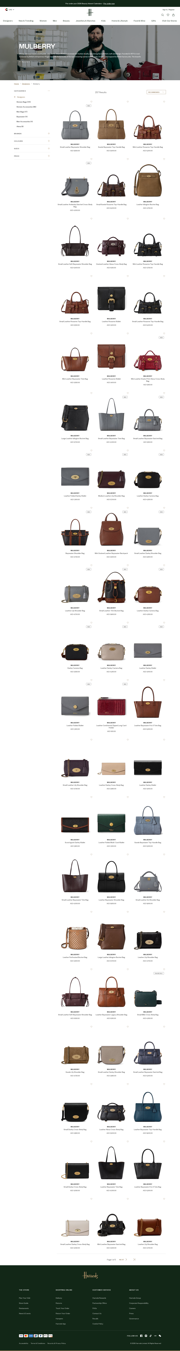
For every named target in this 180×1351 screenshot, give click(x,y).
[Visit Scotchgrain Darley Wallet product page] (75, 797)
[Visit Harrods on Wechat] (160, 1336)
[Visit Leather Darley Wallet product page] (148, 622)
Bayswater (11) (22, 116)
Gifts (153, 20)
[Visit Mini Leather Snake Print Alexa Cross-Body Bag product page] (148, 333)
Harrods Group (135, 1298)
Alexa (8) (20, 126)
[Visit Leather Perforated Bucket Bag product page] (75, 912)
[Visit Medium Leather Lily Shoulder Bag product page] (111, 450)
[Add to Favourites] (91, 101)
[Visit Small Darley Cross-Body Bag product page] (75, 1084)
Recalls (95, 1318)
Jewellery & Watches (85, 20)
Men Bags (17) (22, 111)
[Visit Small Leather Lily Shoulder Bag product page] (75, 739)
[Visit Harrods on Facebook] (141, 1336)
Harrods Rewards (99, 1298)
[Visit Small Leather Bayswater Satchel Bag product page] (148, 393)
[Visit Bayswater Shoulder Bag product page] (75, 508)
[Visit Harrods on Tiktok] (151, 1336)
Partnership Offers (99, 1303)
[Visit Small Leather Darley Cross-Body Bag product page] (75, 1199)
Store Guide (23, 1303)
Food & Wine (139, 20)
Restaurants (24, 1308)
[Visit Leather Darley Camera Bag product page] (148, 450)
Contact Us (96, 1313)
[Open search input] (162, 15)
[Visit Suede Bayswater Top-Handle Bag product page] (111, 101)
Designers (8, 20)
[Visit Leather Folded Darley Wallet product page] (75, 450)
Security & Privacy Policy (57, 1343)
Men (55, 20)
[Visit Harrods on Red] (155, 1336)
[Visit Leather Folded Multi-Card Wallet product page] (111, 797)
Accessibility (23, 1343)
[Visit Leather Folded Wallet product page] (75, 680)
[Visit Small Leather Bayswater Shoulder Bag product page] (75, 101)
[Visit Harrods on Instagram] (146, 1336)
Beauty (66, 20)
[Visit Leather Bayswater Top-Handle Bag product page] (148, 1084)
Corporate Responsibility (138, 1303)
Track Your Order (62, 1308)
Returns (59, 1303)
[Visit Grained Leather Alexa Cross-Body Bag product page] (111, 218)
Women (43, 20)
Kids (103, 20)
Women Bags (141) (24, 101)
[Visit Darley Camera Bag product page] (75, 622)
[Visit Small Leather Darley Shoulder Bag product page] (148, 508)
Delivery (59, 1298)
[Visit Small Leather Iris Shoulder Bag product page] (148, 854)
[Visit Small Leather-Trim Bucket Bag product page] (111, 565)
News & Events (25, 1313)
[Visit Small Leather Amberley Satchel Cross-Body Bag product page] (75, 159)
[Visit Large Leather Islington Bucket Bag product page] (75, 393)
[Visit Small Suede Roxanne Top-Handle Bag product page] (111, 159)
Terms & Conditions (38, 1343)
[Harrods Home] (90, 12)
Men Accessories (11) (25, 121)
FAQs (94, 1308)
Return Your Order (63, 1313)
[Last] (134, 1259)
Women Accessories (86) (26, 106)
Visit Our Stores (169, 20)
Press (131, 1313)
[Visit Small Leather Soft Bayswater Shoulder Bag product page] (75, 218)
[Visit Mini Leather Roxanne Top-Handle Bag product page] (148, 101)
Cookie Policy (97, 1323)
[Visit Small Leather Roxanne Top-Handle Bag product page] (75, 276)
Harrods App (61, 1323)
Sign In (165, 9)
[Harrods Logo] (90, 1275)
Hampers (59, 1318)
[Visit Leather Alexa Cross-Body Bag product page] (111, 1084)
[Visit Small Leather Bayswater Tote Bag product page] (111, 393)
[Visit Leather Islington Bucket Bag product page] (148, 159)
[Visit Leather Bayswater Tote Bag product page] (111, 1141)
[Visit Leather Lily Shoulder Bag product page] (75, 565)
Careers (132, 1308)
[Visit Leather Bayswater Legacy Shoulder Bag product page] (111, 969)
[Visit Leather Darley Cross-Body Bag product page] (111, 739)
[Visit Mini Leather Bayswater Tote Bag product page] (75, 333)
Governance (134, 1318)
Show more (26, 61)
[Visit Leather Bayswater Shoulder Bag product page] (111, 854)
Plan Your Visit (24, 1298)
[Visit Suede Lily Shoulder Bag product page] (75, 1026)
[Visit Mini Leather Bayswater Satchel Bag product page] (111, 1199)
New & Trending (26, 20)
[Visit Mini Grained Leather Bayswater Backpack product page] (111, 508)
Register (172, 9)
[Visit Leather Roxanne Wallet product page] (111, 276)
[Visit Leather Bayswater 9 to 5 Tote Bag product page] (148, 680)
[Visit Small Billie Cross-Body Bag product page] (148, 969)
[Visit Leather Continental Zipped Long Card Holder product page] (111, 680)
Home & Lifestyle (120, 20)
